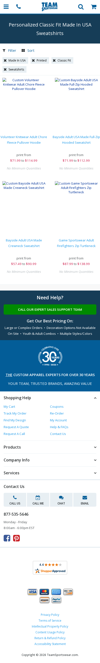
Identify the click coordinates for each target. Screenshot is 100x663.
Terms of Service (50, 621)
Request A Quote (16, 427)
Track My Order (15, 413)
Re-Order (57, 413)
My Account (58, 420)
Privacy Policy (50, 615)
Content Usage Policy (50, 632)
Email (85, 503)
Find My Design (15, 420)
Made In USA (17, 60)
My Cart (9, 406)
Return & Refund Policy (50, 638)
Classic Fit (64, 60)
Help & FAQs (59, 427)
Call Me (38, 503)
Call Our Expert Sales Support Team (50, 309)
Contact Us (58, 434)
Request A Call (14, 434)
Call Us (14, 503)
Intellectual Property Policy (50, 626)
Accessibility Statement (50, 644)
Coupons (57, 406)
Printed (42, 60)
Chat (61, 503)
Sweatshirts (16, 69)
